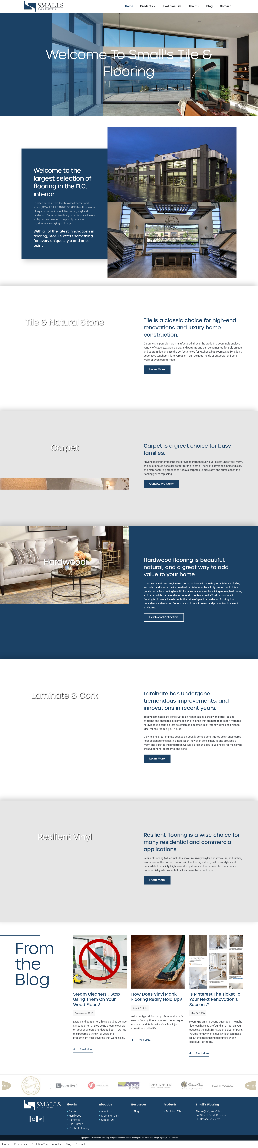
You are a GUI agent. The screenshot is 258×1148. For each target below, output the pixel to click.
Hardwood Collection (163, 617)
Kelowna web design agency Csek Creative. (160, 1137)
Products (147, 6)
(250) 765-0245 (213, 1111)
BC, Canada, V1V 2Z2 (208, 1119)
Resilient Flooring (79, 1128)
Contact (225, 6)
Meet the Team (110, 1115)
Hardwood (75, 1115)
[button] (10, 64)
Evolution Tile (172, 6)
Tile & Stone (76, 1124)
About (192, 6)
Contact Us (107, 1119)
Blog (209, 6)
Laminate (74, 1119)
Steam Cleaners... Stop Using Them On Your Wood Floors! (96, 999)
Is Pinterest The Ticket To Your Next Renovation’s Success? (214, 999)
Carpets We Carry (161, 484)
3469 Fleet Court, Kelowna (211, 1115)
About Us (106, 1111)
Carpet (73, 1111)
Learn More (157, 369)
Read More (86, 1049)
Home (129, 6)
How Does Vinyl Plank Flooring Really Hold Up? (156, 996)
